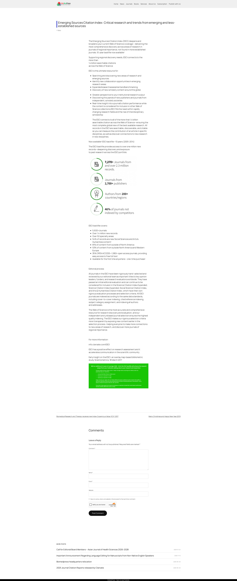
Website (91, 490)
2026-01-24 (177, 549)
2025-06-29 (177, 562)
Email (91, 481)
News (59, 30)
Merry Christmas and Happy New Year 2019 (165, 416)
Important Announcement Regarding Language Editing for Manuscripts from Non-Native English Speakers (105, 556)
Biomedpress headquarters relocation (74, 562)
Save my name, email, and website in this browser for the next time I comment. (113, 499)
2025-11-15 (177, 555)
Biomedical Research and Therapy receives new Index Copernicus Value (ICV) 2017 (87, 416)
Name (91, 472)
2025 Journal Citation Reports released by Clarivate (80, 568)
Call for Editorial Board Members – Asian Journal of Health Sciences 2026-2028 (92, 549)
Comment (92, 448)
